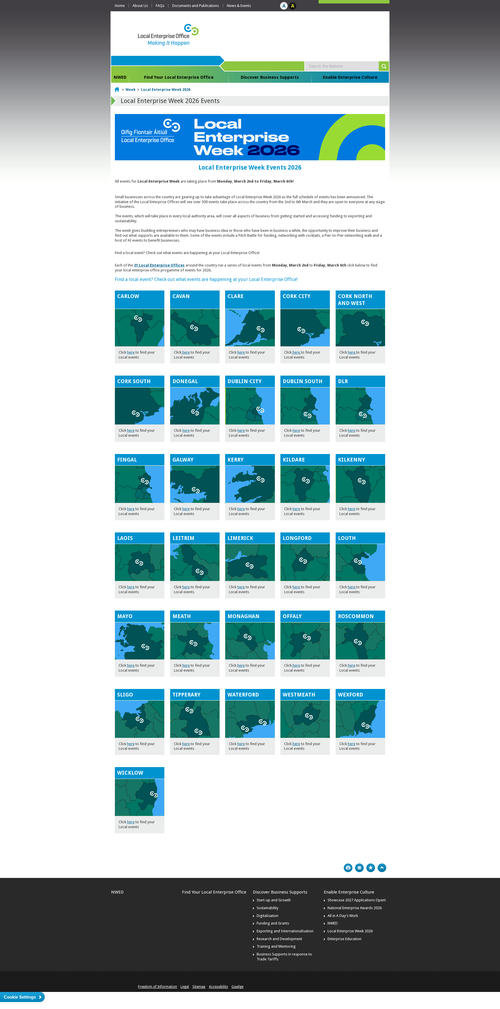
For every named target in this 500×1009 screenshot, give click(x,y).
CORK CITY (296, 296)
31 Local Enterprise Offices (159, 265)
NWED (120, 77)
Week (130, 90)
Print (348, 867)
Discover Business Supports (270, 77)
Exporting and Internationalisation (285, 931)
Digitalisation (267, 916)
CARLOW (128, 296)
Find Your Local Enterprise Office (179, 77)
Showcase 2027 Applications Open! (357, 900)
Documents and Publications (195, 5)
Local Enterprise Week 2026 (165, 90)
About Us (140, 5)
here (131, 352)
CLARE (235, 296)
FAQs (160, 5)
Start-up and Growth (274, 900)
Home (120, 5)
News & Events (239, 5)
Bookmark (370, 867)
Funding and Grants (273, 923)
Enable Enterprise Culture (350, 77)
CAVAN (181, 296)
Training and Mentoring (276, 946)
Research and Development (279, 939)
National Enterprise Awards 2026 (355, 908)
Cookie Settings (20, 997)
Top (382, 867)
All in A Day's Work (343, 916)
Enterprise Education (344, 939)
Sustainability (267, 908)
